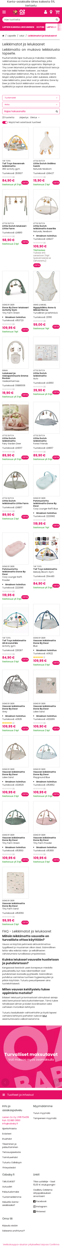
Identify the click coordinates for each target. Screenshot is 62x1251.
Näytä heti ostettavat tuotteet (25, 122)
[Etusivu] (19, 12)
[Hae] (57, 19)
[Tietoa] (51, 12)
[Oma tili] (45, 12)
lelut (44, 1015)
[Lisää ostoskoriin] (25, 183)
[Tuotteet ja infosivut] (5, 12)
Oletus (33, 117)
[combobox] (31, 19)
